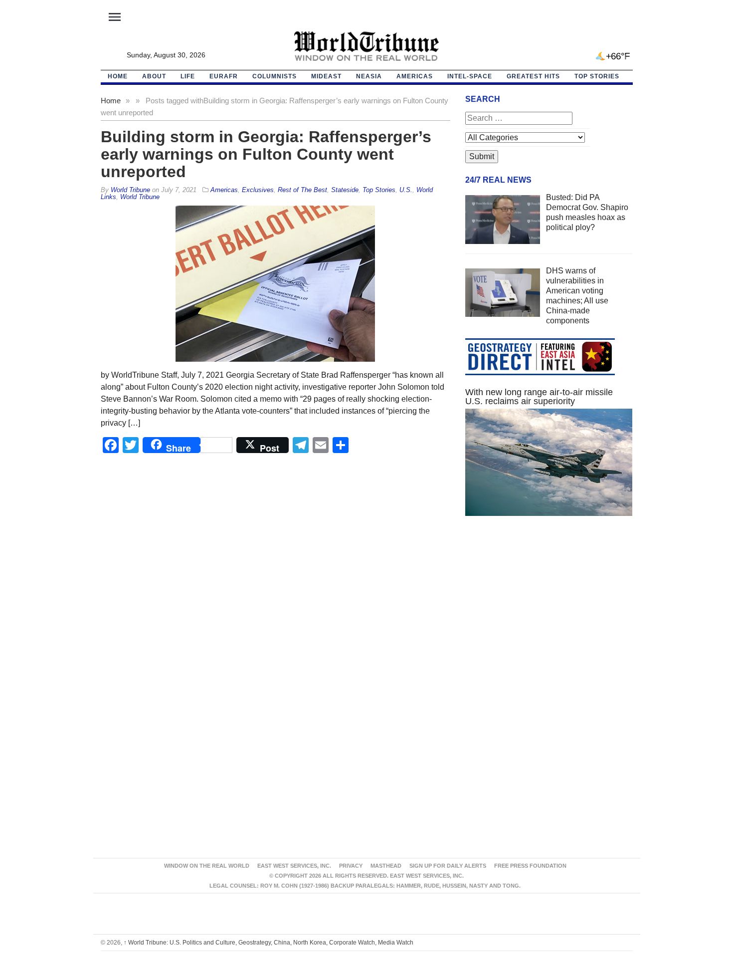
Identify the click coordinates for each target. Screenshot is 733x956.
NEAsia (369, 76)
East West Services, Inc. (294, 866)
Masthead (385, 866)
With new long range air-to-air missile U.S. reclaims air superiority (539, 396)
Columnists (274, 76)
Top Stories (596, 76)
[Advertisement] (549, 618)
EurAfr (223, 76)
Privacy (351, 866)
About (154, 76)
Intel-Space (469, 76)
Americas (414, 76)
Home (111, 100)
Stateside (345, 190)
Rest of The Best (302, 190)
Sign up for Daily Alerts (447, 866)
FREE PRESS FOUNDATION (530, 866)
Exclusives (258, 190)
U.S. (405, 190)
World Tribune (140, 197)
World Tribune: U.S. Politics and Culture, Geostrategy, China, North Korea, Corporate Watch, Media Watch (268, 942)
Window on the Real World (206, 866)
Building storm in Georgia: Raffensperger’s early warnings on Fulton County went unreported (266, 154)
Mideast (326, 76)
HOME (118, 76)
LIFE (188, 76)
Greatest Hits (533, 76)
